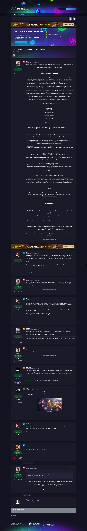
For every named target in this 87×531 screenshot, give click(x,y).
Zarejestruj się (71, 8)
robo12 (27, 252)
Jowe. (27, 388)
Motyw (50, 522)
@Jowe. (50, 411)
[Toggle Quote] (27, 471)
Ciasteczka (73, 522)
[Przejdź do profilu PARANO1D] (18, 370)
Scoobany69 (29, 328)
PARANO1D (28, 367)
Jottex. (27, 61)
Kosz (26, 56)
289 (18, 263)
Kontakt (67, 522)
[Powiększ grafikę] (35, 127)
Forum (14, 14)
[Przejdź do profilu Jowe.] (18, 391)
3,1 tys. (18, 399)
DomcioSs (28, 444)
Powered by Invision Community (18, 524)
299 (18, 72)
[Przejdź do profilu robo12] (18, 254)
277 (18, 378)
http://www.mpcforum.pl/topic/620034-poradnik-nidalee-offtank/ (46, 380)
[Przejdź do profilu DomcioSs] (18, 447)
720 (18, 339)
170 (18, 455)
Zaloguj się (62, 8)
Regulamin (21, 14)
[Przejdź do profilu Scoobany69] (18, 330)
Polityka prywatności (59, 522)
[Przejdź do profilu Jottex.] (14, 55)
